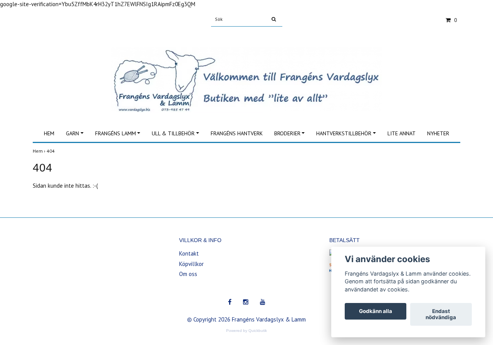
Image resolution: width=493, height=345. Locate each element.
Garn (72, 133)
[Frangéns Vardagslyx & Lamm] (246, 71)
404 (51, 151)
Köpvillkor (191, 264)
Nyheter (438, 133)
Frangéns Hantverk (237, 133)
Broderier (287, 133)
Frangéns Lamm (115, 133)
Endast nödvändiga (441, 314)
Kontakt (189, 253)
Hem (49, 133)
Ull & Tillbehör (173, 133)
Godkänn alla (375, 311)
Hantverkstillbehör (343, 133)
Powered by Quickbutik (246, 330)
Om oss (188, 274)
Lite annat (401, 133)
